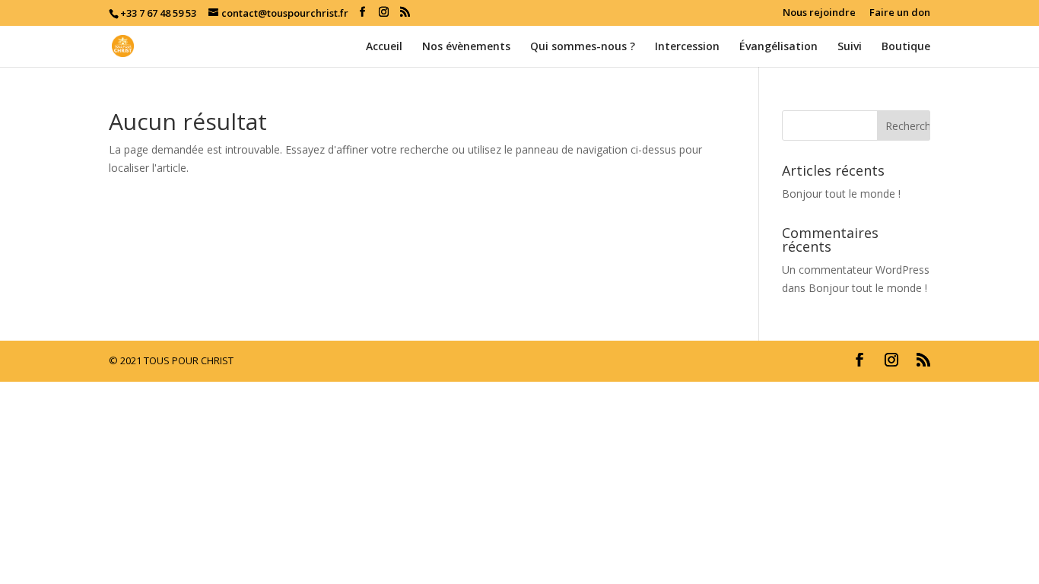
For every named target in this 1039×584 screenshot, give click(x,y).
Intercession (687, 47)
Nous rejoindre (819, 13)
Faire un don (899, 13)
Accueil (384, 47)
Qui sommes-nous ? (582, 47)
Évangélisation (778, 47)
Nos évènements (466, 47)
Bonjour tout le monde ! (841, 193)
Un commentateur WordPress (855, 269)
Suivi (849, 47)
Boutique (906, 47)
